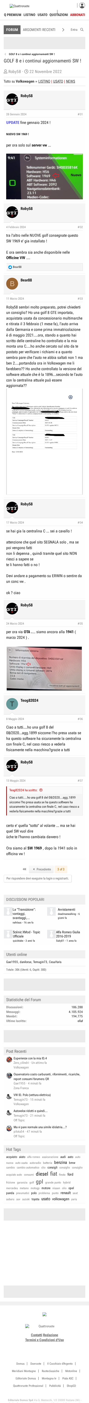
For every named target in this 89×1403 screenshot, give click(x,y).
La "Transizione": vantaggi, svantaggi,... (24, 913)
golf (31, 1182)
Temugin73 (40, 962)
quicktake (18, 940)
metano (24, 1188)
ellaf (80, 1021)
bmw (72, 1163)
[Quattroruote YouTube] (47, 1346)
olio (64, 1188)
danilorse (25, 962)
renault (66, 1193)
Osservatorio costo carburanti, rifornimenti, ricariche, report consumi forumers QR (47, 1076)
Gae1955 (12, 962)
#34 (80, 522)
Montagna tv (49, 1378)
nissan (56, 1188)
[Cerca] (82, 28)
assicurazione (50, 1157)
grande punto (53, 1182)
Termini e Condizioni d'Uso (44, 1340)
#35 (80, 623)
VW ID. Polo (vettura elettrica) (32, 1095)
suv (18, 1199)
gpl (39, 1181)
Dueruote (35, 1363)
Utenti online (16, 954)
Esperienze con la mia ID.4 (30, 1058)
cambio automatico (28, 1167)
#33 (80, 298)
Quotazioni (58, 15)
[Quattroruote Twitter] (53, 1346)
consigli (52, 1167)
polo (34, 1193)
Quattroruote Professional (28, 1385)
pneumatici (22, 1193)
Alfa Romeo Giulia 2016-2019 (68, 934)
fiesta (62, 1174)
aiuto (22, 1157)
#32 (80, 227)
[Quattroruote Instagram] (36, 1346)
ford (70, 1174)
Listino (29, 15)
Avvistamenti (66, 909)
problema (44, 1193)
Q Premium (12, 15)
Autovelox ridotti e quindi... (31, 1111)
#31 (80, 114)
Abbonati (77, 15)
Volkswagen (21, 1067)
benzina (60, 1162)
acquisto (11, 1157)
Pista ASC (67, 1378)
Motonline (71, 1371)
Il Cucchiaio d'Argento (60, 1363)
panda (10, 1193)
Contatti (36, 1335)
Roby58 (14, 71)
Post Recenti (16, 1051)
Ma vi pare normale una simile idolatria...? (40, 1127)
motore (46, 1188)
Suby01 (60, 940)
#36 (80, 719)
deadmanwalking (67, 914)
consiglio (64, 1167)
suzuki (26, 1199)
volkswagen (60, 1199)
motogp (35, 1188)
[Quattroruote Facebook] (31, 1346)
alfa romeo (33, 1157)
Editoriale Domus (26, 1378)
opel (71, 1188)
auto (70, 1157)
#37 (80, 780)
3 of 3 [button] (61, 869)
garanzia (22, 1182)
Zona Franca (21, 1088)
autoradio (35, 1163)
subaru (10, 1199)
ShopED (71, 1385)
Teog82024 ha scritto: (23, 790)
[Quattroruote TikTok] (42, 1346)
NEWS (70, 81)
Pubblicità (55, 1385)
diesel (42, 1174)
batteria (47, 1163)
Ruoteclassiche (50, 1371)
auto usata (21, 1163)
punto (55, 1193)
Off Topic (19, 1120)
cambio (10, 1167)
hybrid (66, 1182)
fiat (53, 1173)
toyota (35, 1199)
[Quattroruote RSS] (58, 1346)
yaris (74, 1199)
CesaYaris (55, 962)
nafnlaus (17, 922)
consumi (29, 1174)
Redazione (50, 1335)
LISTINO (44, 81)
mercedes (12, 1188)
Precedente (43, 869)
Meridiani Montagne (24, 1371)
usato (45, 1198)
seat (75, 1193)
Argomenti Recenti (39, 30)
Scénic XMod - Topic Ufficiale (26, 934)
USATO (58, 81)
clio (43, 1167)
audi (63, 1157)
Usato (42, 15)
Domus (20, 1363)
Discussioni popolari (25, 899)
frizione (10, 1182)
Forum (12, 30)
